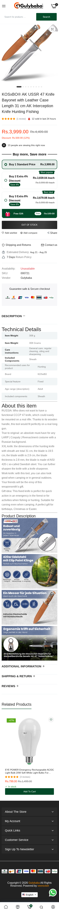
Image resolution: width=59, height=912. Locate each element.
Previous (6, 756)
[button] (9, 118)
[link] (51, 719)
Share (53, 232)
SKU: (5, 273)
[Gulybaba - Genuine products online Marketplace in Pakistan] (28, 6)
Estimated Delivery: (18, 252)
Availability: (8, 268)
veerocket (43, 885)
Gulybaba (34, 882)
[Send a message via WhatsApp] (52, 892)
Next (53, 756)
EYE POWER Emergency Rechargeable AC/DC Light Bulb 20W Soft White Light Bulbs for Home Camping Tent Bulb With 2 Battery (29, 771)
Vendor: (6, 277)
